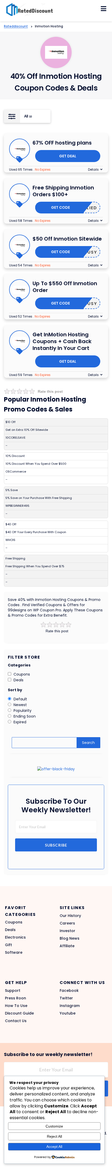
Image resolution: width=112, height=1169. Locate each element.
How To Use (16, 1005)
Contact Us (16, 1020)
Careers (67, 923)
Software (13, 952)
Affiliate (67, 946)
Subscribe (56, 845)
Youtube (68, 1013)
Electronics (15, 937)
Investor (67, 930)
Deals (10, 929)
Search (88, 742)
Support (12, 990)
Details (93, 169)
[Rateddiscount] (28, 9)
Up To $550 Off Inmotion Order (65, 287)
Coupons (13, 922)
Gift (8, 944)
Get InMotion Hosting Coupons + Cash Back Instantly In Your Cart (62, 341)
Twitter (66, 998)
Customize (54, 1126)
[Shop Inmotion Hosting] (56, 52)
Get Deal (67, 156)
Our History (70, 915)
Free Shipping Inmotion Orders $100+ (63, 191)
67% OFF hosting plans (62, 142)
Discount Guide (19, 1013)
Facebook (69, 990)
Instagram (70, 1005)
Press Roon (15, 998)
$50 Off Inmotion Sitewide (67, 238)
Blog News (69, 938)
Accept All (54, 1146)
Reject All (54, 1136)
